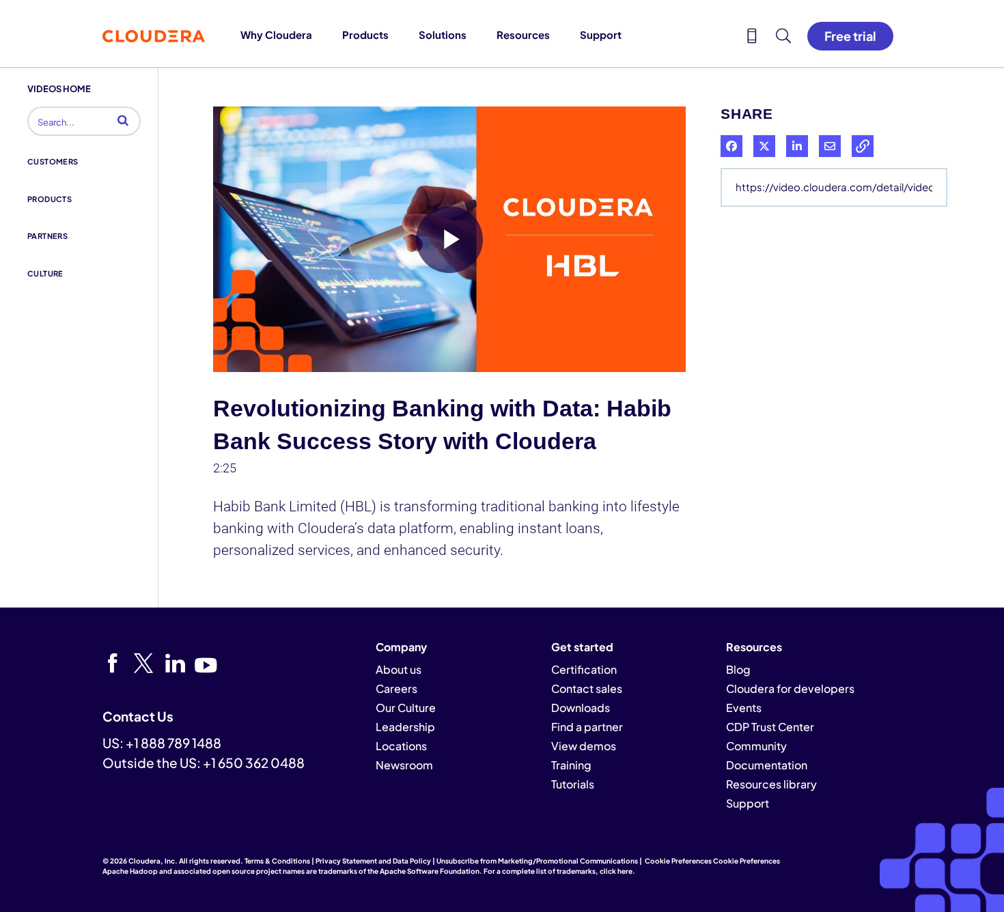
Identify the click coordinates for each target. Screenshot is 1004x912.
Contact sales (586, 688)
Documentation (766, 765)
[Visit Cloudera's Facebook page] (117, 663)
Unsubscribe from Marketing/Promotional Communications (537, 861)
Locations (401, 746)
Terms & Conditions (277, 861)
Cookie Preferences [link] (678, 861)
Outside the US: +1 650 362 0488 (203, 762)
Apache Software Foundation (429, 871)
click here (616, 871)
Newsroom (404, 765)
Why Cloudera (276, 34)
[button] (123, 120)
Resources (523, 34)
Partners (47, 235)
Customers (53, 161)
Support (601, 34)
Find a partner (587, 726)
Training (571, 765)
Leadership (405, 726)
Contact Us (137, 716)
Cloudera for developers (790, 688)
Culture (45, 273)
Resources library (771, 784)
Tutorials (572, 784)
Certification (584, 669)
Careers (396, 688)
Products (365, 34)
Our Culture (406, 707)
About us (398, 669)
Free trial (850, 36)
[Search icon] (783, 37)
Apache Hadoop (130, 871)
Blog (738, 669)
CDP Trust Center (770, 726)
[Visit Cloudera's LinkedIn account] (180, 663)
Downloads (580, 707)
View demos (583, 746)
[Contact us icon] (751, 37)
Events (744, 707)
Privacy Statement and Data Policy (373, 861)
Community (756, 746)
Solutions (442, 34)
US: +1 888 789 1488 (161, 743)
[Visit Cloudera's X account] (148, 663)
